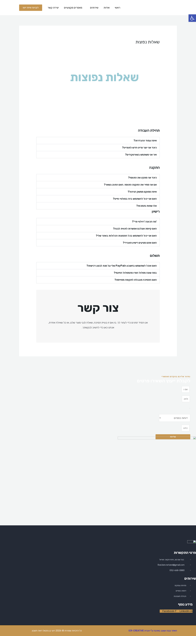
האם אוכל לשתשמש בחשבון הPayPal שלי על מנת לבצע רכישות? (122, 265)
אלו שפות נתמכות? (146, 205)
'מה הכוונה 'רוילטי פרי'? (144, 221)
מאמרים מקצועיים (73, 7)
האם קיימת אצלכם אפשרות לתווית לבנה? (135, 228)
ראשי (117, 7)
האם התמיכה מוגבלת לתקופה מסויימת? (136, 279)
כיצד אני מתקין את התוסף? (142, 177)
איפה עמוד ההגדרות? (145, 140)
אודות (107, 7)
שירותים (94, 7)
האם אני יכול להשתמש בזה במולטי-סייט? (135, 198)
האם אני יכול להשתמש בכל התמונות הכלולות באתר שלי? (126, 235)
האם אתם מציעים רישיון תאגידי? (140, 242)
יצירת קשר (53, 7)
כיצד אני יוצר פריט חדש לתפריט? (139, 147)
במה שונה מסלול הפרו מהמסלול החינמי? (135, 272)
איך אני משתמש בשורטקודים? (141, 154)
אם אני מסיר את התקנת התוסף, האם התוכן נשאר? (130, 184)
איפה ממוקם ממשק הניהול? (142, 191)
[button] (98, 140)
